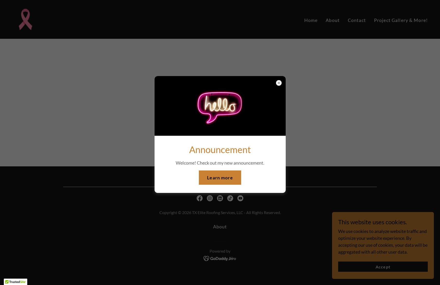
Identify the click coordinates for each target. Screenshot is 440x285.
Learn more (220, 177)
